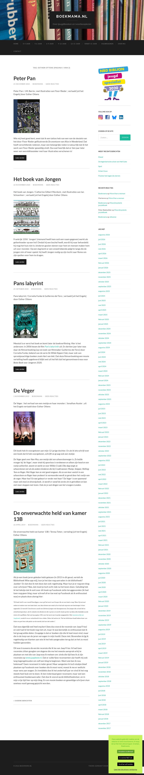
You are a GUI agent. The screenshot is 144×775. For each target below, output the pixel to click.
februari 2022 (103, 488)
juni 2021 (102, 526)
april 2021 (102, 535)
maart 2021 (102, 540)
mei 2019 (102, 644)
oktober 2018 (103, 676)
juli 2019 (101, 634)
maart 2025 (102, 315)
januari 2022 (103, 493)
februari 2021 (103, 545)
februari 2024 (103, 376)
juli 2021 (101, 521)
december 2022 (104, 441)
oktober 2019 (103, 620)
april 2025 (102, 310)
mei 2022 (102, 474)
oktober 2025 (103, 282)
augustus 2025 (104, 291)
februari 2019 (103, 658)
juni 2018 (102, 695)
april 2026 (102, 253)
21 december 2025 (22, 84)
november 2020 (104, 559)
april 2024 (102, 366)
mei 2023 (102, 418)
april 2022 (102, 479)
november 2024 (104, 333)
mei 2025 (102, 305)
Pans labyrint (28, 283)
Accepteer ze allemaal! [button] (125, 751)
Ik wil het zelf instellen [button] (126, 764)
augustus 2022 (104, 460)
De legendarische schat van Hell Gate (112, 161)
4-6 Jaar (38, 44)
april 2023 (102, 423)
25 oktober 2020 (21, 289)
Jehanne (113, 217)
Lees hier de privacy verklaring (125, 769)
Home (16, 44)
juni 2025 (102, 300)
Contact (17, 51)
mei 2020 (102, 587)
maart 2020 (102, 597)
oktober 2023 (103, 394)
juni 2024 (102, 357)
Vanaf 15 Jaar (90, 44)
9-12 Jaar (62, 44)
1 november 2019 (21, 396)
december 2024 (104, 329)
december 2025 (104, 272)
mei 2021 (102, 531)
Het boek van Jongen (37, 179)
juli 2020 (101, 578)
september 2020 (104, 568)
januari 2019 (103, 662)
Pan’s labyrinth (52, 346)
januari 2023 (103, 437)
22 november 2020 (22, 185)
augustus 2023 (104, 404)
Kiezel (100, 157)
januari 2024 (103, 380)
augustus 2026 (104, 235)
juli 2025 (101, 296)
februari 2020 (103, 601)
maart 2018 (102, 709)
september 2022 (104, 456)
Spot (100, 166)
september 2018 (104, 681)
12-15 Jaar (75, 44)
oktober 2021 (103, 507)
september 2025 (104, 286)
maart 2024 (102, 371)
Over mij (122, 44)
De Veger (24, 391)
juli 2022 (101, 465)
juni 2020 (102, 582)
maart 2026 (102, 258)
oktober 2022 (103, 451)
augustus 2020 (104, 573)
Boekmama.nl (72, 16)
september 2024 (104, 343)
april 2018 (102, 705)
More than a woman (117, 193)
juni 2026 (102, 244)
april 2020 (102, 592)
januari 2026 (103, 268)
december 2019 (104, 611)
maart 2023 (102, 427)
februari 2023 (103, 432)
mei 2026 (102, 249)
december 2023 (104, 385)
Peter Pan (25, 78)
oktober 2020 (103, 564)
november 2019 (104, 615)
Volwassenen (107, 44)
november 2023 (104, 390)
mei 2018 (102, 700)
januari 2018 (103, 719)
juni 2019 (102, 639)
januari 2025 (103, 324)
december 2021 (104, 498)
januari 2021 (103, 550)
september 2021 (104, 512)
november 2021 (104, 503)
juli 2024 (101, 352)
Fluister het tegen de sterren (109, 176)
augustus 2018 (104, 686)
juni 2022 (102, 470)
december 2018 (104, 667)
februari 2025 (103, 319)
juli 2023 (101, 409)
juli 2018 (101, 691)
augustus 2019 (104, 629)
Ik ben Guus (103, 171)
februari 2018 (103, 714)
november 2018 (104, 672)
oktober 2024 (103, 338)
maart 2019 (102, 653)
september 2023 (104, 399)
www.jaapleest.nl (34, 657)
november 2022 (104, 446)
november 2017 (104, 728)
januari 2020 (103, 606)
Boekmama (38, 84)
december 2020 (104, 554)
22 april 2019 (19, 525)
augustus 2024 (104, 347)
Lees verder (20, 158)
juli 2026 (101, 239)
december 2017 (104, 723)
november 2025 (104, 277)
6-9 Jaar (50, 44)
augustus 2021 (104, 517)
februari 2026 (103, 263)
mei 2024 (102, 362)
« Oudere (23, 701)
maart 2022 (102, 484)
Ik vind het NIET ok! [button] (125, 758)
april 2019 (102, 648)
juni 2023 (102, 413)
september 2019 (104, 625)
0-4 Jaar (26, 44)
